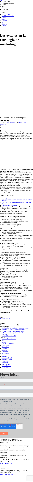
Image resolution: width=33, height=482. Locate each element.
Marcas (4, 355)
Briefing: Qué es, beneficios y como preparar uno (15, 328)
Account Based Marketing (9, 339)
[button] (2, 197)
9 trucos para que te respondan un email (13, 331)
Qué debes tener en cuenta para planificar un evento (16, 202)
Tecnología (5, 367)
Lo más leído (5, 353)
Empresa (4, 350)
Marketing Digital (7, 358)
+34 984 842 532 (6, 463)
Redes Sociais (6, 364)
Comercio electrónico (8, 343)
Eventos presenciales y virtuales (11, 205)
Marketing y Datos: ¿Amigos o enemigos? (13, 329)
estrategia (2, 318)
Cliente (4, 342)
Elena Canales (22, 122)
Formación (5, 351)
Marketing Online (7, 359)
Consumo (4, 348)
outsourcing (5, 361)
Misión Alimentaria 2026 (9, 336)
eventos (8, 318)
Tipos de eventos (7, 203)
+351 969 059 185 (6, 474)
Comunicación (6, 345)
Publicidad (5, 362)
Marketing (13, 122)
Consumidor (5, 347)
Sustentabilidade (6, 366)
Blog (8, 122)
